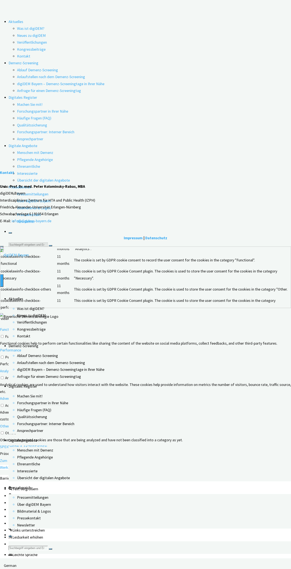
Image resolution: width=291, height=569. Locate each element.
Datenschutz (156, 237)
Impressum (133, 237)
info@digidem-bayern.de (31, 220)
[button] (23, 554)
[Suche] (10, 233)
